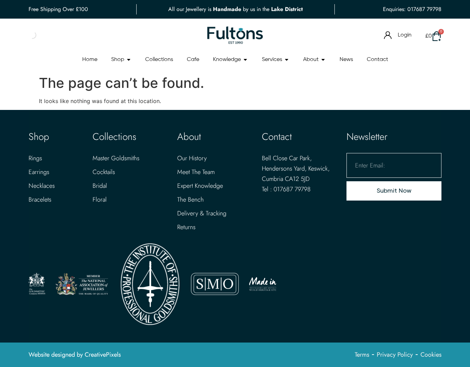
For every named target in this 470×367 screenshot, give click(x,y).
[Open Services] (286, 59)
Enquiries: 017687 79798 (412, 9)
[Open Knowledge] (245, 59)
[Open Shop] (128, 59)
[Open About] (323, 59)
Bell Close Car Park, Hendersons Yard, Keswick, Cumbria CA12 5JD (296, 168)
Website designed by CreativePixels (75, 354)
